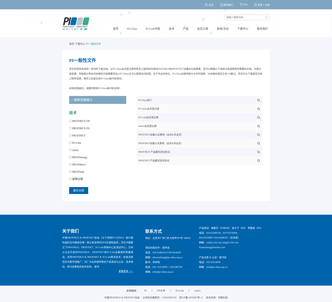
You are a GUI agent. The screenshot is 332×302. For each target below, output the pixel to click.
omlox (75, 150)
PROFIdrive (78, 164)
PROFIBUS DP (80, 121)
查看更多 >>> (126, 271)
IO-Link (76, 142)
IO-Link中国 (153, 28)
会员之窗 (202, 28)
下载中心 (242, 28)
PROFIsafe (77, 171)
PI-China (132, 28)
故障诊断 (77, 179)
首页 (115, 28)
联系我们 (228, 5)
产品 (185, 28)
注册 (267, 5)
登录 (260, 5)
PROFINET (78, 135)
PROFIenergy (79, 157)
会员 (211, 5)
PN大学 (161, 290)
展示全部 (78, 190)
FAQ (245, 4)
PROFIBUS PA (80, 128)
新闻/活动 (223, 28)
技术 (171, 28)
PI (145, 290)
